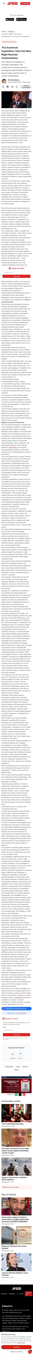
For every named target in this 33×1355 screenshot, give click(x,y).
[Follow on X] (20, 1094)
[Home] (12, 3)
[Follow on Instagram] (24, 1094)
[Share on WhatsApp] (12, 86)
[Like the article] (12, 1054)
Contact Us (28, 1293)
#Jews (18, 1066)
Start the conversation (26, 86)
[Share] (16, 86)
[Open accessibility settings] (30, 1352)
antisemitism (13, 447)
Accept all (17, 1347)
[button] (30, 1075)
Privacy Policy (21, 1342)
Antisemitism (18, 997)
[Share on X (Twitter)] (3, 86)
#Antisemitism (9, 1066)
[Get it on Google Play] (21, 19)
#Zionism (25, 1066)
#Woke (17, 1070)
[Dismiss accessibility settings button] (31, 1350)
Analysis (11, 31)
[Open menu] (4, 3)
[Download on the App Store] (10, 19)
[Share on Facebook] (7, 86)
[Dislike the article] (20, 1054)
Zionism (15, 368)
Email (4, 1027)
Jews (17, 288)
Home (3, 31)
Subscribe (17, 276)
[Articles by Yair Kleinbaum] (3, 81)
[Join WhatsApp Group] (16, 1094)
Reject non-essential (16, 1351)
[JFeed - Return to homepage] (16, 1288)
